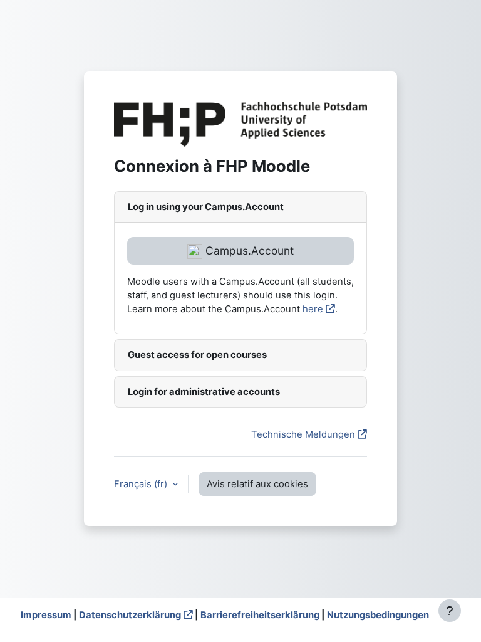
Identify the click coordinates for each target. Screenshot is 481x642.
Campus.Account (248, 250)
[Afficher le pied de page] (449, 610)
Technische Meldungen (303, 434)
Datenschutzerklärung (130, 615)
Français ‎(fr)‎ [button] (142, 484)
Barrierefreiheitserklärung (259, 615)
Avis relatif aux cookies (257, 484)
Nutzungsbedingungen (378, 615)
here (313, 309)
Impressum (46, 615)
